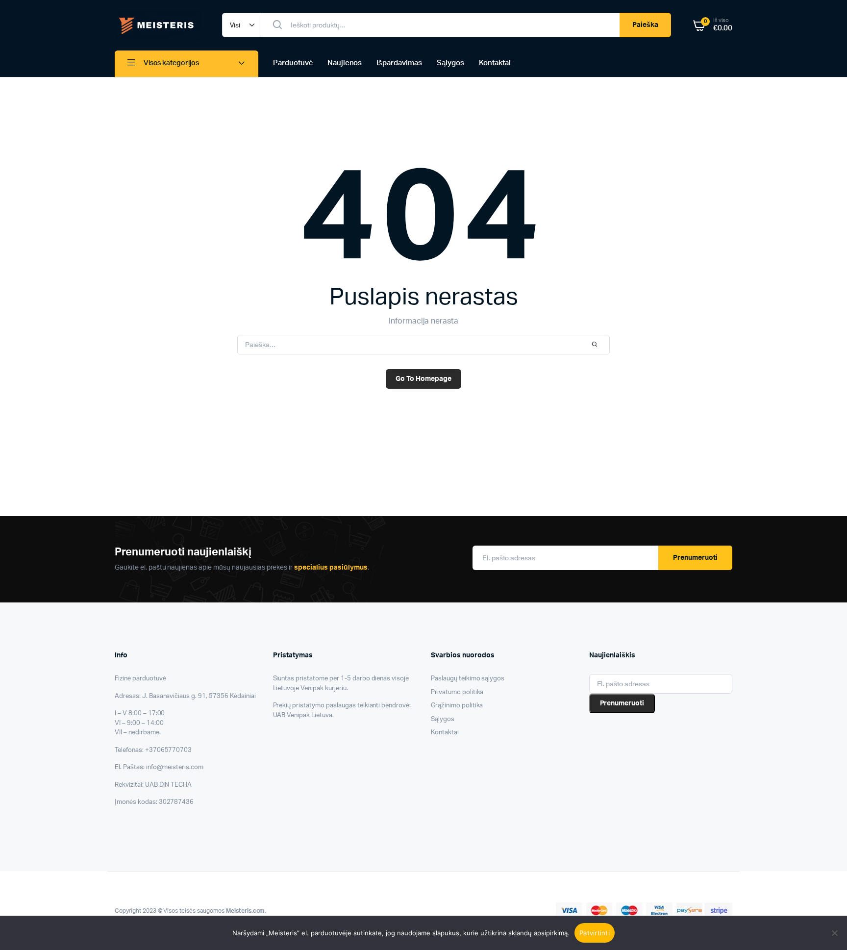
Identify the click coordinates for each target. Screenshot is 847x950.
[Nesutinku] (835, 933)
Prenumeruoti (695, 557)
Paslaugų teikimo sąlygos (467, 678)
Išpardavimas (399, 63)
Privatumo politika (457, 692)
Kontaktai (495, 63)
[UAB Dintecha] (158, 25)
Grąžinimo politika (457, 705)
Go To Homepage (423, 378)
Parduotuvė (293, 63)
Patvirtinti (594, 933)
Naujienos (344, 63)
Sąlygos (450, 63)
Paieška (645, 25)
